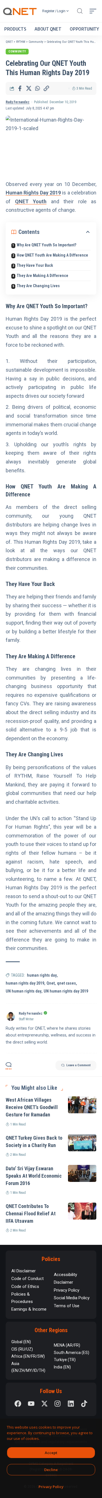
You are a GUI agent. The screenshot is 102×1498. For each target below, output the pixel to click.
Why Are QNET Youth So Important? (46, 245)
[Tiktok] (84, 1403)
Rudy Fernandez (17, 102)
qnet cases (66, 983)
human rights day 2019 (25, 983)
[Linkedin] (71, 1403)
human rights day (42, 975)
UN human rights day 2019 (66, 991)
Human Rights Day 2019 (33, 193)
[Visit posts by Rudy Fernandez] (11, 1016)
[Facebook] (18, 1403)
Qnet (50, 983)
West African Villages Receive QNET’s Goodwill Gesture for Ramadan (32, 1107)
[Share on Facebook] (20, 88)
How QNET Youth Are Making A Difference (52, 255)
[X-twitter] (44, 1403)
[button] (80, 11)
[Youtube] (31, 1403)
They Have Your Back (35, 265)
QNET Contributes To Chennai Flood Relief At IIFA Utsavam (31, 1213)
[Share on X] (29, 88)
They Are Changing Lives (38, 285)
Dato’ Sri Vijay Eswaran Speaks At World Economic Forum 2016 (34, 1175)
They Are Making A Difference (42, 275)
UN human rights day (23, 991)
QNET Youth (31, 201)
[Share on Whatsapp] (37, 88)
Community (17, 51)
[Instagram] (57, 1403)
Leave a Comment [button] (78, 1065)
